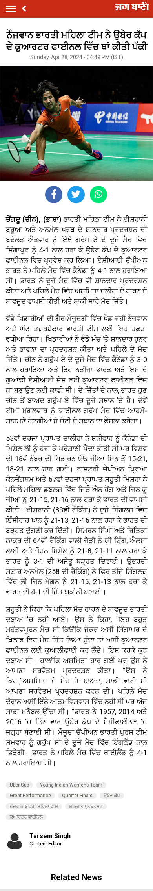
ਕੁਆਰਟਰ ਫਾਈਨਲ (26, 817)
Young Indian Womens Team (71, 785)
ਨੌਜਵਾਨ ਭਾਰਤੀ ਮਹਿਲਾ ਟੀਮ (34, 806)
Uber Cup (19, 785)
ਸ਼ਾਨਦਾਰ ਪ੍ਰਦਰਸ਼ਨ (86, 806)
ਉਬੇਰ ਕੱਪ (112, 795)
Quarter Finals (77, 795)
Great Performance (30, 795)
